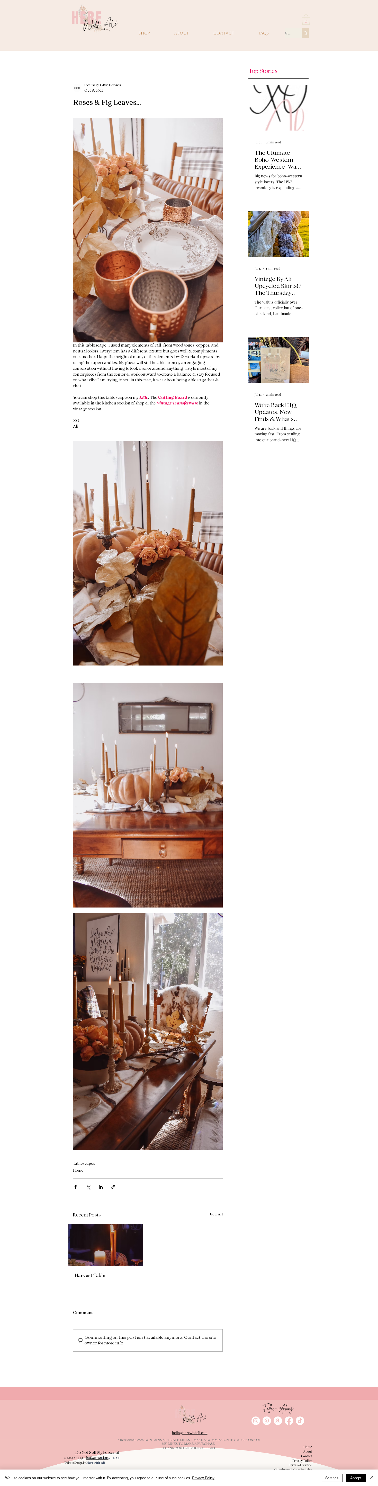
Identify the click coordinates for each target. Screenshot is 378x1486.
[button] (306, 19)
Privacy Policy (302, 1460)
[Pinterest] (267, 1420)
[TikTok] (300, 1420)
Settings (331, 1477)
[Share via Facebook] (75, 1187)
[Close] (372, 1478)
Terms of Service (300, 1465)
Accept (355, 1477)
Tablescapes (84, 1163)
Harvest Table (90, 1275)
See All (216, 1214)
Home (78, 1170)
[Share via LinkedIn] (100, 1187)
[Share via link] (113, 1187)
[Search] (305, 33)
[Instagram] (255, 1420)
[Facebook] (289, 1420)
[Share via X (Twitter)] (88, 1187)
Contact (306, 1456)
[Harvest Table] (105, 1245)
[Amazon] (278, 1420)
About (307, 1451)
